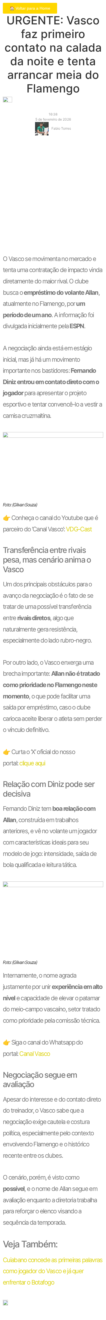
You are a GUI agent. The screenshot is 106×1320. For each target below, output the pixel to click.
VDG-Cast (79, 529)
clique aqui (32, 763)
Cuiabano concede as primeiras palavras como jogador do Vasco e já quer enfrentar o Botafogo (52, 1271)
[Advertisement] (53, 197)
